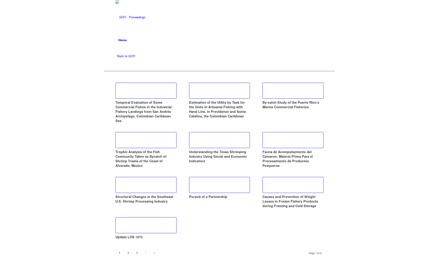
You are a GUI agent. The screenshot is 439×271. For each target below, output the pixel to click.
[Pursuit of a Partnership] (219, 185)
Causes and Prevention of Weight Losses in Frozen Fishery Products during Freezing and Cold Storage (290, 201)
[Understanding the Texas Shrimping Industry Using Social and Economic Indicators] (219, 140)
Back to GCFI (126, 56)
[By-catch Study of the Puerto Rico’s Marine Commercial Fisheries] (293, 91)
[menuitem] (122, 40)
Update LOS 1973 (129, 237)
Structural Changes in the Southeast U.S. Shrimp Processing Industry (144, 198)
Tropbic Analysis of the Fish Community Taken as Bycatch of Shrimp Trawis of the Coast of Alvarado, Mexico (140, 158)
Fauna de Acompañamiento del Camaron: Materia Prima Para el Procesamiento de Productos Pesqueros (287, 158)
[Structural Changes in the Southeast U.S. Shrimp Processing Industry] (146, 185)
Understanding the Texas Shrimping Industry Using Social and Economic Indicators (218, 156)
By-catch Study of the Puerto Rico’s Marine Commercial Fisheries (290, 104)
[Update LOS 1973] (146, 225)
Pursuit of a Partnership (208, 196)
